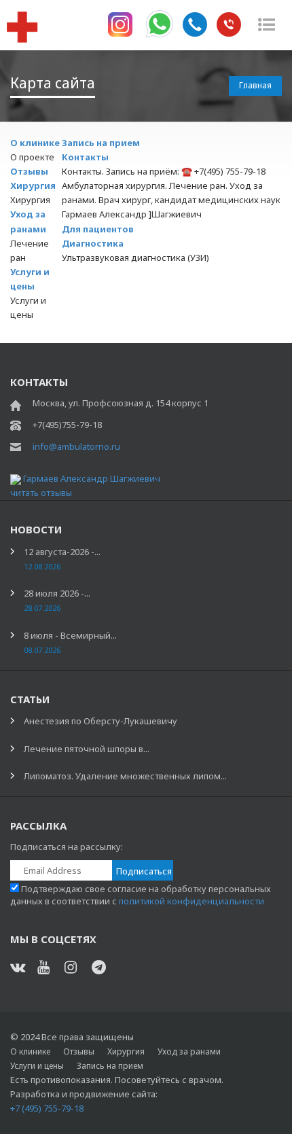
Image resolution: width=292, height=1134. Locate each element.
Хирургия (33, 185)
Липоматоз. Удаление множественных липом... (125, 776)
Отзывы (29, 171)
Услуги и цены (37, 1065)
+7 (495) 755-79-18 (47, 1108)
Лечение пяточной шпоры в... (86, 749)
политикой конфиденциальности (191, 901)
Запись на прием (101, 143)
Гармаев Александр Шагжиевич (91, 478)
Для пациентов (98, 229)
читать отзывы (41, 492)
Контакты (85, 157)
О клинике (35, 143)
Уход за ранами (189, 1051)
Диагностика (93, 243)
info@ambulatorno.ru (76, 446)
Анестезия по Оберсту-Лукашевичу (100, 721)
